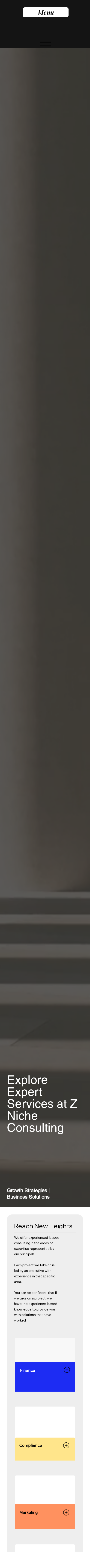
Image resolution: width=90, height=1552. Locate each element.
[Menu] (45, 46)
